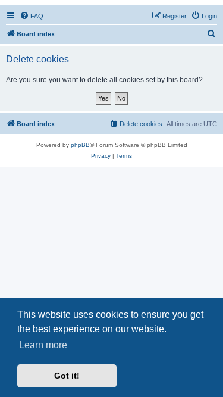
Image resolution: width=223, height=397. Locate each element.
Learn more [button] (43, 345)
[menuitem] (31, 16)
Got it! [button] (67, 375)
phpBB (80, 145)
